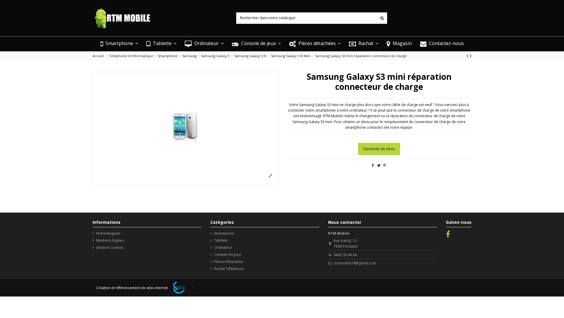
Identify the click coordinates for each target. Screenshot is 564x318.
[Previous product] (468, 55)
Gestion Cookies (109, 247)
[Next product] (470, 55)
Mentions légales (110, 240)
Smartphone (224, 233)
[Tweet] (378, 165)
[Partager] (373, 165)
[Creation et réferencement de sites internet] (182, 288)
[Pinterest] (384, 165)
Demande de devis (379, 148)
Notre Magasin (108, 233)
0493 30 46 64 (345, 254)
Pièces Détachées (228, 261)
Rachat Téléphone (229, 268)
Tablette (221, 240)
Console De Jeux (227, 254)
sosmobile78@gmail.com (355, 263)
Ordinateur (223, 247)
